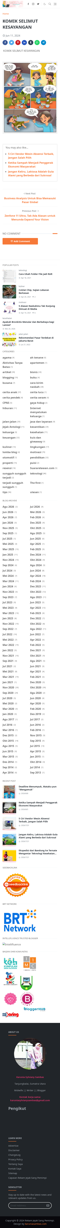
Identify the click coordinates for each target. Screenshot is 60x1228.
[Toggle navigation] (55, 4)
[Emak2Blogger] (11, 963)
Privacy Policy (15, 1159)
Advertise (13, 1145)
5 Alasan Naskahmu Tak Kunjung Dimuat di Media (37, 307)
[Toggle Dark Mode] (44, 4)
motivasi (22, 302)
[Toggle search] (50, 4)
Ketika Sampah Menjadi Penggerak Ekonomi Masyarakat (38, 804)
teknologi (23, 270)
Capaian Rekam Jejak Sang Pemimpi (27, 1177)
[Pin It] (17, 42)
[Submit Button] (47, 1205)
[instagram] (33, 4)
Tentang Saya (15, 1164)
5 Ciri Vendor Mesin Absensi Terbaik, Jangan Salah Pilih (34, 820)
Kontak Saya (14, 1168)
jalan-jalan (23, 334)
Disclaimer (14, 1150)
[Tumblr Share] (30, 42)
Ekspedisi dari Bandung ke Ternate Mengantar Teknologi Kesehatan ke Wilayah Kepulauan (38, 853)
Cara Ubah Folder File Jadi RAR (35, 273)
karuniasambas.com (36, 1223)
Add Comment (22, 241)
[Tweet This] (11, 42)
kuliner (22, 286)
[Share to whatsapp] (37, 42)
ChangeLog (14, 1154)
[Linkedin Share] (24, 42)
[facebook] (28, 4)
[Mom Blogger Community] (11, 998)
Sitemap (12, 1173)
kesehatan (7, 318)
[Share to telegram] (43, 42)
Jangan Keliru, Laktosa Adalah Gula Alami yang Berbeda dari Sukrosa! (38, 836)
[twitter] (38, 4)
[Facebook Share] (5, 42)
